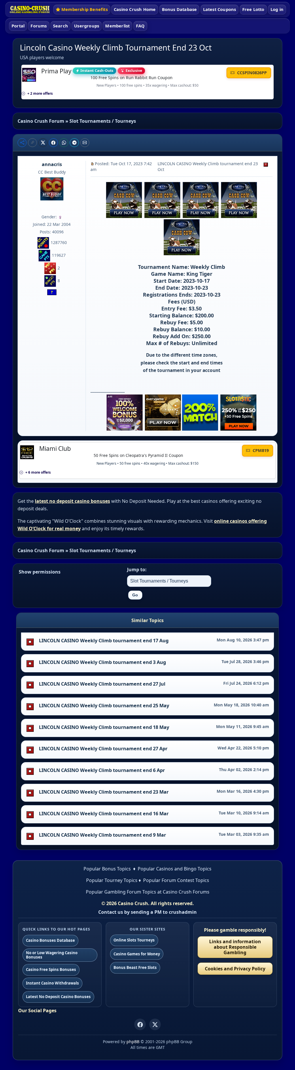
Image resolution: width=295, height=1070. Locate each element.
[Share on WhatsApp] (64, 142)
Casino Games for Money (137, 954)
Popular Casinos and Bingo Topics (174, 869)
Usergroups (86, 26)
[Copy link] (32, 142)
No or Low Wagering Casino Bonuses (51, 955)
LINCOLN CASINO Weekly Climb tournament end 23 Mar (104, 792)
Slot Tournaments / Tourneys (102, 121)
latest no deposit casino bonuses (72, 501)
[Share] (22, 142)
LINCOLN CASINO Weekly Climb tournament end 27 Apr (103, 748)
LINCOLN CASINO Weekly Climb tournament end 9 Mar (102, 835)
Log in (277, 9)
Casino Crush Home (135, 9)
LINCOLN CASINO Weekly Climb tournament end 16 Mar (104, 813)
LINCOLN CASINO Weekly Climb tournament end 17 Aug (104, 640)
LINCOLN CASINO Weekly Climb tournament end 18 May (104, 727)
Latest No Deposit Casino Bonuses (58, 996)
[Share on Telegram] (74, 142)
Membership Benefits (84, 9)
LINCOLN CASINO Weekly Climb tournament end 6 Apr (102, 770)
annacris (52, 164)
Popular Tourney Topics (111, 880)
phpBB (132, 1041)
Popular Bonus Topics (107, 869)
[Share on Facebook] (53, 142)
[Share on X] (43, 142)
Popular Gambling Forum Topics (121, 892)
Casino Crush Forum (41, 121)
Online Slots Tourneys (134, 940)
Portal (18, 26)
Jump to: (137, 569)
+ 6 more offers (38, 472)
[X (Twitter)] (155, 1024)
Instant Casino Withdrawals (52, 983)
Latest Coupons (219, 9)
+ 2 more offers (40, 93)
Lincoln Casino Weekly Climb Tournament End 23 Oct (116, 47)
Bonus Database (179, 9)
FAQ (140, 26)
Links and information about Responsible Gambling (235, 947)
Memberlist (117, 26)
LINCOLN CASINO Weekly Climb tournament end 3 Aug (102, 662)
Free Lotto (253, 9)
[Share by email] (85, 142)
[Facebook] (140, 1024)
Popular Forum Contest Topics (176, 880)
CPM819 (260, 450)
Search (60, 26)
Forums (39, 26)
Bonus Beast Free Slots (135, 967)
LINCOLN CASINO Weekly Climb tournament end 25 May (104, 705)
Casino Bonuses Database (50, 940)
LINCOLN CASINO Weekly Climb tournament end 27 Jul (102, 684)
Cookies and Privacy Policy (235, 968)
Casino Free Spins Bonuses (51, 969)
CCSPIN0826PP (251, 72)
